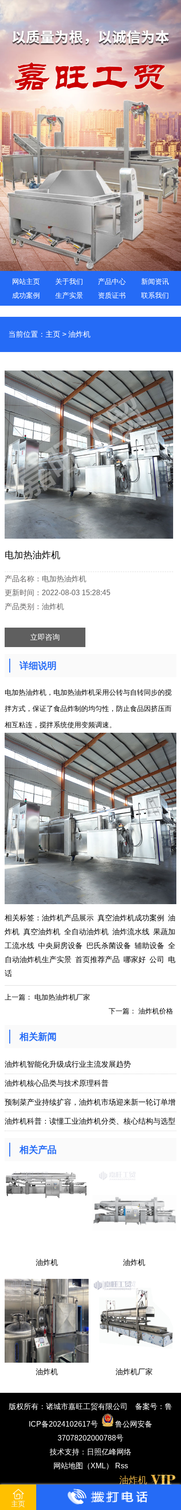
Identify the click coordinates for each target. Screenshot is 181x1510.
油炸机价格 (155, 1011)
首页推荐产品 (97, 959)
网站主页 (26, 281)
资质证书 (112, 295)
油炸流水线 (130, 932)
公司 (156, 959)
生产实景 (69, 295)
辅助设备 (149, 946)
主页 (52, 334)
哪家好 (134, 959)
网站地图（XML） (83, 1466)
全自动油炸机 (86, 932)
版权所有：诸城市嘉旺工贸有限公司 (68, 1406)
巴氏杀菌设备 (108, 946)
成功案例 (26, 295)
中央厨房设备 (60, 946)
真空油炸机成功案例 (130, 918)
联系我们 (155, 295)
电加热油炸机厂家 (62, 997)
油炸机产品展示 (68, 918)
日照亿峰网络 (109, 1452)
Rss (121, 1466)
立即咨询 (45, 637)
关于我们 (69, 281)
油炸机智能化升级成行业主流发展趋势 (68, 1064)
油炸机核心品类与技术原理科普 (57, 1083)
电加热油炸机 (25, 692)
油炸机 (79, 334)
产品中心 (112, 281)
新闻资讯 (155, 281)
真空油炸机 (41, 932)
